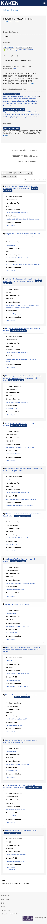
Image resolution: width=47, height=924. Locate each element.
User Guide (5, 899)
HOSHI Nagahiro (11, 613)
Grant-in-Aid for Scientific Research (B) (17, 212)
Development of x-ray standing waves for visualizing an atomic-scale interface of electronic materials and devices (22, 650)
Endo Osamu (9, 480)
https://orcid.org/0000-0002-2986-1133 (19, 50)
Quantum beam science (33, 117)
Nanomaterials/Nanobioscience (14, 96)
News (3, 907)
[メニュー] (44, 2)
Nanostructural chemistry (12, 106)
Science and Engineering (18, 101)
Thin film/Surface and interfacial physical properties (21, 499)
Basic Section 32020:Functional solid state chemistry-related (23, 264)
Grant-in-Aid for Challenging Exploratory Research (21, 447)
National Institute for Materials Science (17, 686)
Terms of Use (5, 910)
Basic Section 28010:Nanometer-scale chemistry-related (22, 219)
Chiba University (10, 225)
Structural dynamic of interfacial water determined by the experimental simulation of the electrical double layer (22, 378)
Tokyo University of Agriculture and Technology (19, 505)
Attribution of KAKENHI (9, 914)
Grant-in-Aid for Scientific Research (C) (17, 492)
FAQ (2, 903)
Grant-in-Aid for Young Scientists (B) (16, 719)
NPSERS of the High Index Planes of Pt (18, 604)
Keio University (10, 870)
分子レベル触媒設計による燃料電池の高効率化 (21, 830)
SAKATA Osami (10, 661)
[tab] (24, 150)
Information (5, 896)
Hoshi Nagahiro (10, 245)
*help (14, 69)
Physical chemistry (32, 96)
